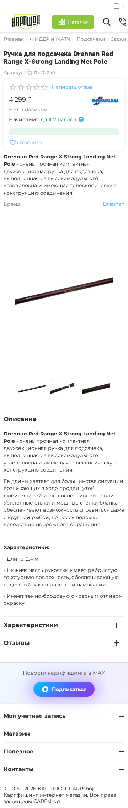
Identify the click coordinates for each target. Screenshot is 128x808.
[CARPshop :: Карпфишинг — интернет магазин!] (27, 22)
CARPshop (46, 801)
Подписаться (69, 689)
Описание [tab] (20, 419)
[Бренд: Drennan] (105, 100)
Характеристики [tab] (31, 625)
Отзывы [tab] (17, 642)
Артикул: (14, 72)
